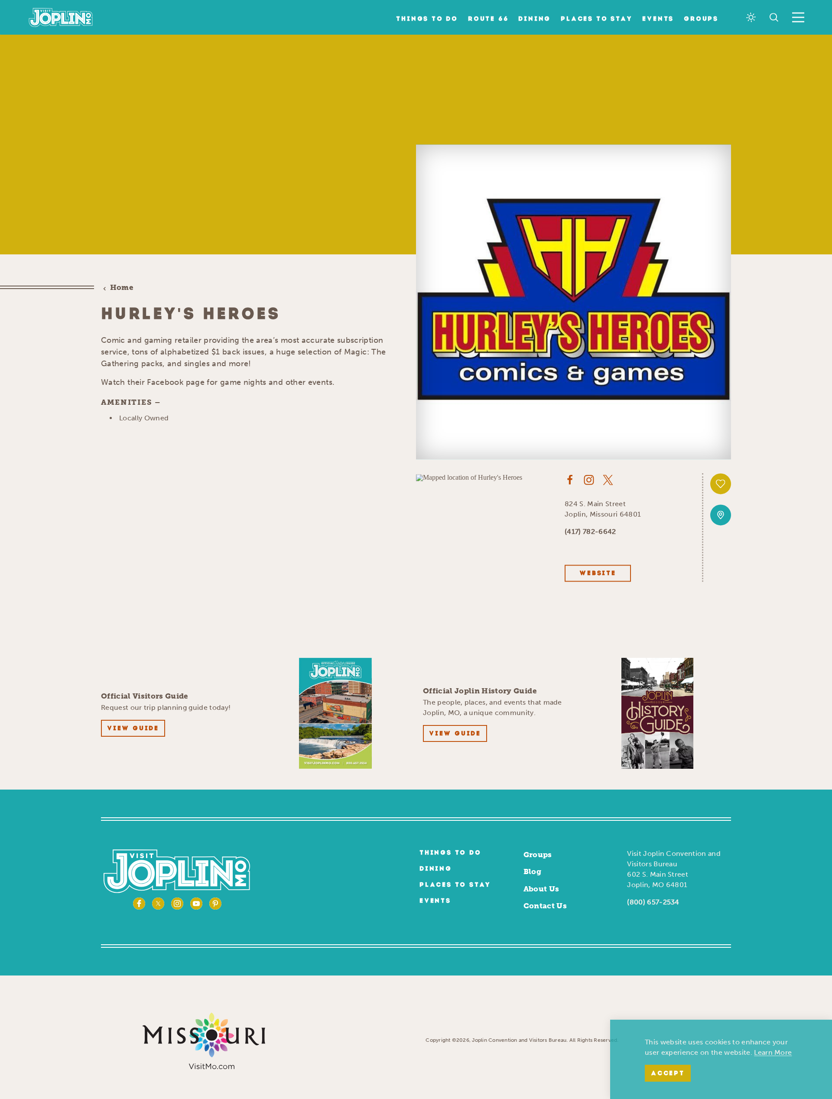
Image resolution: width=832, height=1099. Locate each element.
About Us (541, 888)
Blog (532, 871)
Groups (701, 19)
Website (597, 573)
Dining (534, 19)
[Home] (61, 17)
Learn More (773, 1052)
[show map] (720, 515)
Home (121, 287)
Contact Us (545, 905)
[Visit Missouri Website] (203, 1040)
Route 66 (488, 19)
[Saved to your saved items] (720, 484)
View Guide (133, 728)
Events (658, 19)
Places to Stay (596, 19)
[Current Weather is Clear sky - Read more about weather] (751, 17)
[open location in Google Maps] (469, 477)
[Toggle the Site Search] (774, 17)
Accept (668, 1073)
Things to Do (427, 19)
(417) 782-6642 (590, 531)
